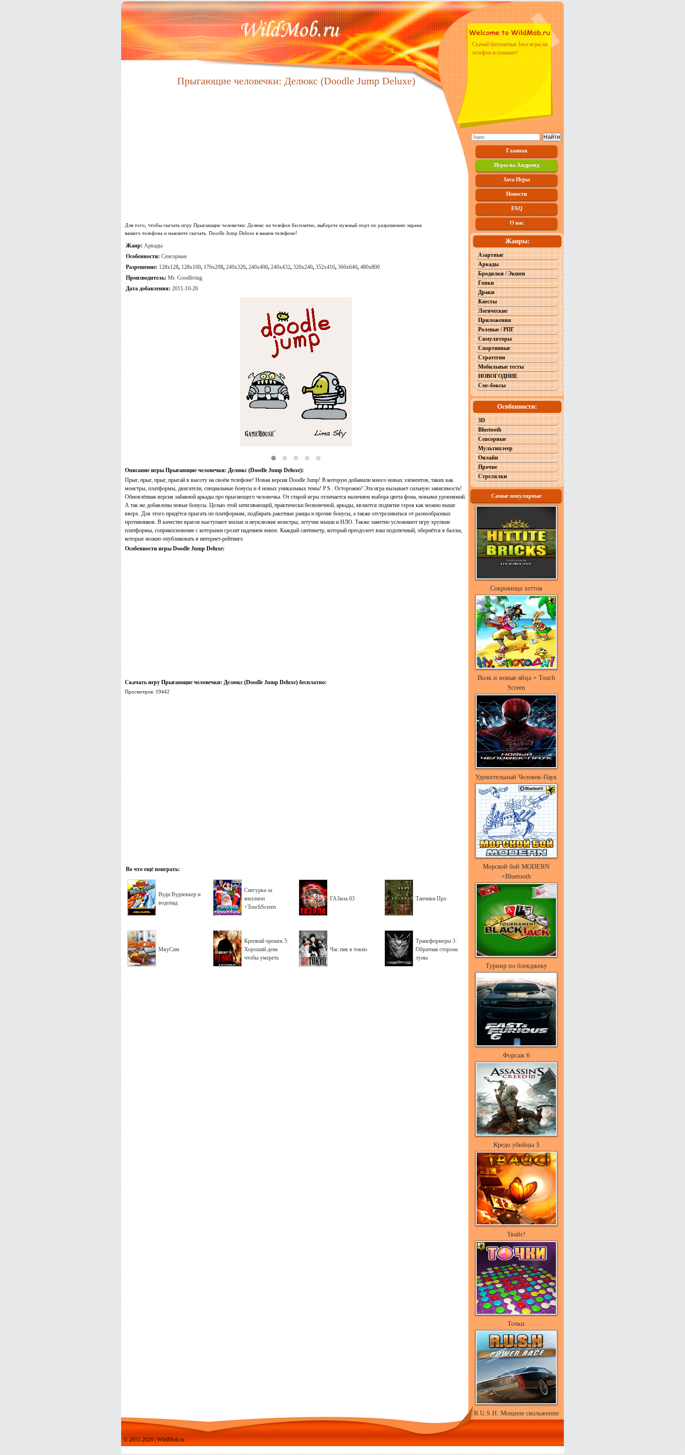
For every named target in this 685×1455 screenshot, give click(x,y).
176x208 (213, 267)
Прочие (487, 467)
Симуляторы (495, 339)
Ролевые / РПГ (496, 329)
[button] (273, 458)
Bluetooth (489, 429)
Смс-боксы (492, 385)
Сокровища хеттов (516, 588)
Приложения (494, 320)
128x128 (168, 267)
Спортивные (494, 348)
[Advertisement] (295, 154)
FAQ (516, 208)
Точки (516, 1323)
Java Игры (516, 179)
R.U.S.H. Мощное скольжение (516, 1413)
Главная (516, 150)
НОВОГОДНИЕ (498, 376)
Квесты (487, 301)
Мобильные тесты (501, 367)
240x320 (236, 267)
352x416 (325, 267)
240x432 (280, 267)
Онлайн (488, 457)
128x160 (191, 267)
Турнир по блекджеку (516, 965)
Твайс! (516, 1234)
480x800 (370, 267)
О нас (517, 223)
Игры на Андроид (516, 165)
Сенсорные (174, 256)
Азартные (490, 255)
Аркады (153, 245)
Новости (516, 194)
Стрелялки (492, 476)
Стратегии (491, 357)
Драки (486, 292)
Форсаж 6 (516, 1055)
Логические (492, 311)
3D (481, 420)
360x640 (347, 267)
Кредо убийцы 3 (516, 1144)
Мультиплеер (495, 448)
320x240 (303, 267)
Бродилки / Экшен (501, 273)
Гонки (486, 283)
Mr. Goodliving (185, 278)
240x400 (258, 267)
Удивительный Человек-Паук (516, 777)
